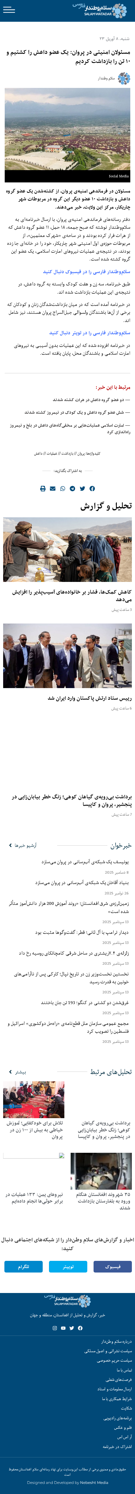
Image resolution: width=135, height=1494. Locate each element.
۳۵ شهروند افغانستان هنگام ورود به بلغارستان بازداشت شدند (103, 1201)
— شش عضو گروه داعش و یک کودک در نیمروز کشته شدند (77, 412)
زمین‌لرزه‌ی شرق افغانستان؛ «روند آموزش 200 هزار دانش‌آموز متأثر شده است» (68, 907)
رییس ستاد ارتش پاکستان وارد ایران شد (90, 698)
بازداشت (67, 453)
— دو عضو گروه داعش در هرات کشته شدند (91, 400)
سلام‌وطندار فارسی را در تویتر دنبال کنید (89, 332)
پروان (81, 453)
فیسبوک (113, 1266)
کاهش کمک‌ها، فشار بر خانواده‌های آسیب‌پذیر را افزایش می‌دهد (72, 596)
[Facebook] (80, 1328)
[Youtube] (63, 1328)
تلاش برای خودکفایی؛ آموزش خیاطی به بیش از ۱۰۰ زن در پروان (35, 1129)
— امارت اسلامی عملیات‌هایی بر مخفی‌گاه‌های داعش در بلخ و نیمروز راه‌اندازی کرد (70, 428)
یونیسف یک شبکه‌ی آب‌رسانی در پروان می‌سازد (85, 862)
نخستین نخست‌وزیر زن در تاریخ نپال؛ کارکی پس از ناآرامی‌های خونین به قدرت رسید (71, 978)
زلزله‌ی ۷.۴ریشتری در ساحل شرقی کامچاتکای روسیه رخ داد (74, 953)
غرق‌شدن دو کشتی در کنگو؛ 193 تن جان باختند (85, 1002)
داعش (38, 453)
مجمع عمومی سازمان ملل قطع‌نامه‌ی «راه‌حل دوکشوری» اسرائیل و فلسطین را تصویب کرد (68, 1027)
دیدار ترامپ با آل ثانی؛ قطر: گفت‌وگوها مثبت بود (82, 932)
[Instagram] (55, 1328)
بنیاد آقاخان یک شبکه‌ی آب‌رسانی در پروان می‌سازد (82, 882)
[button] (92, 488)
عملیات (52, 453)
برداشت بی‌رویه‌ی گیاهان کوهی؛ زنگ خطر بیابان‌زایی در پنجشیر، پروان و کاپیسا (72, 800)
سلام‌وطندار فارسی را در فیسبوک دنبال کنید (86, 271)
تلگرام (23, 1266)
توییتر (68, 1266)
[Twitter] (72, 1328)
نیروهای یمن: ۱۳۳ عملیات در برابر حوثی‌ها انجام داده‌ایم (34, 1198)
